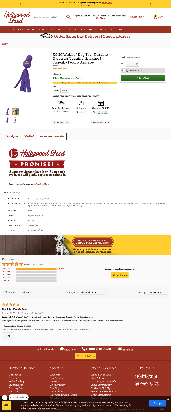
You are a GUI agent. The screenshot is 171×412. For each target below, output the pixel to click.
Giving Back (56, 391)
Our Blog (54, 388)
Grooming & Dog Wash (103, 381)
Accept (157, 403)
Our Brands (56, 378)
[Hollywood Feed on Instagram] (144, 376)
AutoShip (14, 391)
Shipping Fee (16, 385)
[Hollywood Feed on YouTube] (138, 383)
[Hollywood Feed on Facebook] (138, 376)
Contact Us (15, 374)
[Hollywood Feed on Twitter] (150, 383)
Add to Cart (143, 78)
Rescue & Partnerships (103, 391)
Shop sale (107, 2)
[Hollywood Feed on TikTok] (156, 376)
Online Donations (101, 395)
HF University (57, 385)
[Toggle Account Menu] (144, 17)
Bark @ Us (128, 349)
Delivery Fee (16, 388)
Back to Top (87, 356)
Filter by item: (72, 292)
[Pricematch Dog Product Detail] (85, 254)
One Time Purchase (133, 58)
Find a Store (98, 378)
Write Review (120, 275)
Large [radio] (56, 90)
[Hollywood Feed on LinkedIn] (150, 376)
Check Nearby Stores (101, 122)
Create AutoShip (135, 70)
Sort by (141, 292)
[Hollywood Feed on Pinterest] (144, 383)
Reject (163, 409)
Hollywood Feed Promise (63, 395)
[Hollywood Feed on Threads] (156, 383)
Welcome (55, 374)
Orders (13, 378)
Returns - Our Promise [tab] (51, 136)
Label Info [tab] (29, 136)
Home (5, 44)
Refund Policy (16, 381)
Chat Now (70, 349)
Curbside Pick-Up (100, 388)
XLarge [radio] (64, 90)
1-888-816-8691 (99, 349)
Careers (54, 381)
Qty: (122, 64)
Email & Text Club (101, 374)
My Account (136, 17)
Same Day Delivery (101, 385)
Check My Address (61, 122)
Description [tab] (12, 136)
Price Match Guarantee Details (68, 78)
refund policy (41, 184)
